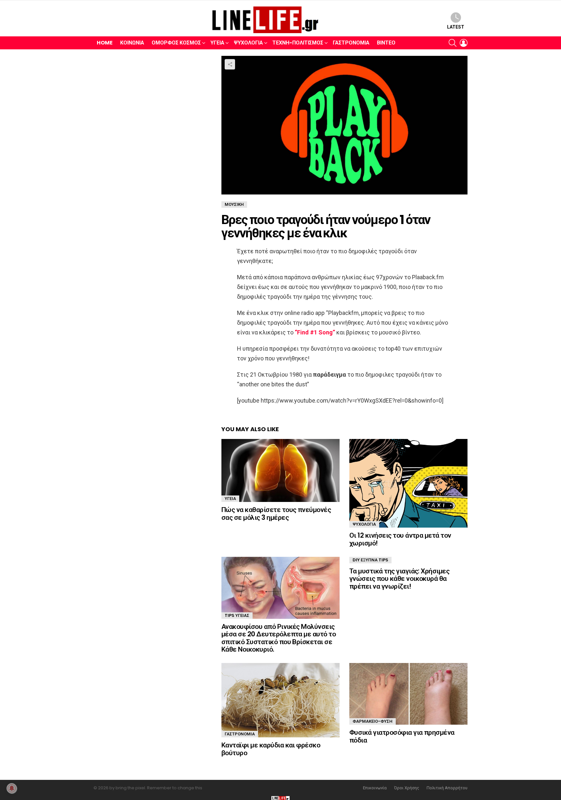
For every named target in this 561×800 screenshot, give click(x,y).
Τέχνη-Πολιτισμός (297, 42)
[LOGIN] (464, 42)
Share (230, 64)
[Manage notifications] (11, 788)
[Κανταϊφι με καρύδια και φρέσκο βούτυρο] (280, 700)
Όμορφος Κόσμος (176, 42)
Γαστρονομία (351, 42)
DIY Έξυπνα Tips (370, 560)
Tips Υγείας (237, 615)
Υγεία (217, 42)
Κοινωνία (132, 42)
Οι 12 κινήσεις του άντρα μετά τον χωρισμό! (400, 539)
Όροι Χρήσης (406, 788)
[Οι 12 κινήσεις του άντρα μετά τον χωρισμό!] (408, 483)
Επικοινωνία (375, 788)
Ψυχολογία (248, 42)
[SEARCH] (452, 42)
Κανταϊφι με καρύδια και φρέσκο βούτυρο (270, 748)
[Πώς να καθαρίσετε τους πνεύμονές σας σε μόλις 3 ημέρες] (280, 470)
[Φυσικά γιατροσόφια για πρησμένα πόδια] (408, 694)
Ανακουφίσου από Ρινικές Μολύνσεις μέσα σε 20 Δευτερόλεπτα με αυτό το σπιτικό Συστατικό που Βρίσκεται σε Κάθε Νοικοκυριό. (278, 638)
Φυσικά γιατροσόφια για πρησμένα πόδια (402, 736)
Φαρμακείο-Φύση (373, 721)
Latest (455, 27)
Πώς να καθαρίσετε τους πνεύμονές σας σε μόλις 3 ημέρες (276, 513)
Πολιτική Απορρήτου (447, 788)
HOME (105, 42)
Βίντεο (386, 42)
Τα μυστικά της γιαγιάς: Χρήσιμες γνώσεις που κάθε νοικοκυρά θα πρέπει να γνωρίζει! (399, 578)
